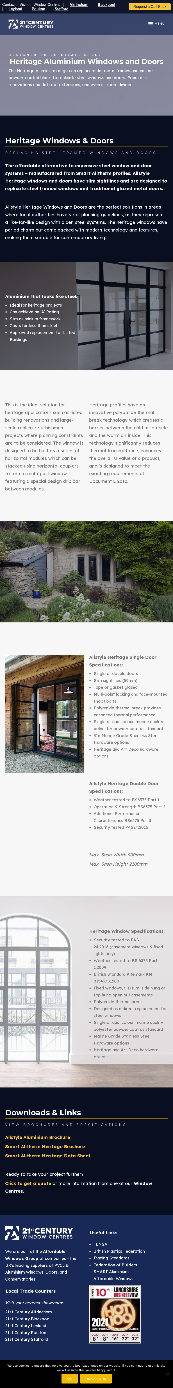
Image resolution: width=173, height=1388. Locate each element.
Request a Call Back (149, 7)
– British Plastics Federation (117, 1251)
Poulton (38, 9)
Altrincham (79, 5)
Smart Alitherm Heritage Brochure (45, 1146)
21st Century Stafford (26, 1339)
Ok (69, 1378)
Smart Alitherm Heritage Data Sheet (47, 1156)
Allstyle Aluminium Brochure (37, 1137)
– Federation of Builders (113, 1265)
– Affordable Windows (111, 1278)
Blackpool (106, 5)
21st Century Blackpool (27, 1318)
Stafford (61, 9)
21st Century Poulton (25, 1332)
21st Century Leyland (25, 1325)
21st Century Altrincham (28, 1311)
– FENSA (98, 1244)
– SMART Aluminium (109, 1271)
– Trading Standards (109, 1258)
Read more (96, 1378)
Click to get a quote (28, 1183)
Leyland (15, 9)
